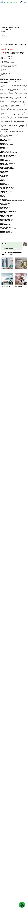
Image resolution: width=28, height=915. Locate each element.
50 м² (12, 49)
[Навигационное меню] (25, 2)
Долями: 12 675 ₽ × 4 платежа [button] (10, 57)
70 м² (17, 49)
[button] (20, 3)
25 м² (3, 49)
